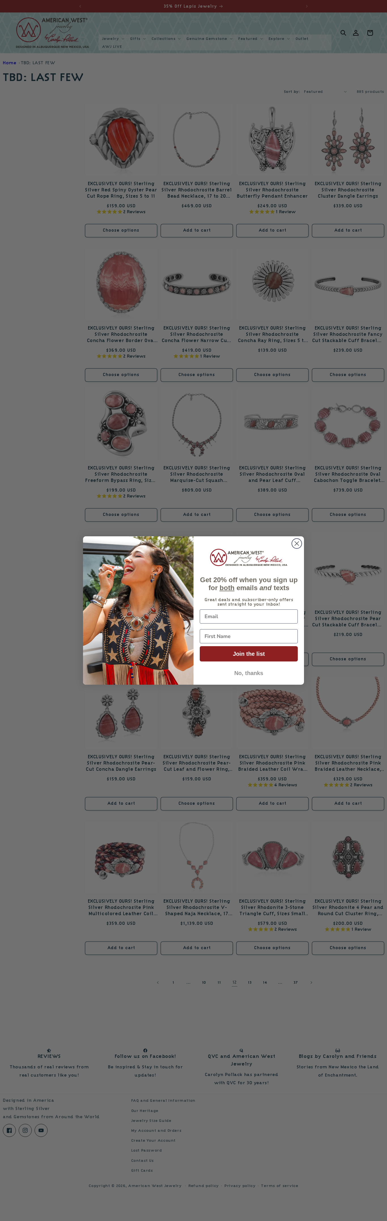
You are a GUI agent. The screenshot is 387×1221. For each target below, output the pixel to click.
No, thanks (248, 673)
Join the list (249, 654)
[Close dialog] (297, 543)
